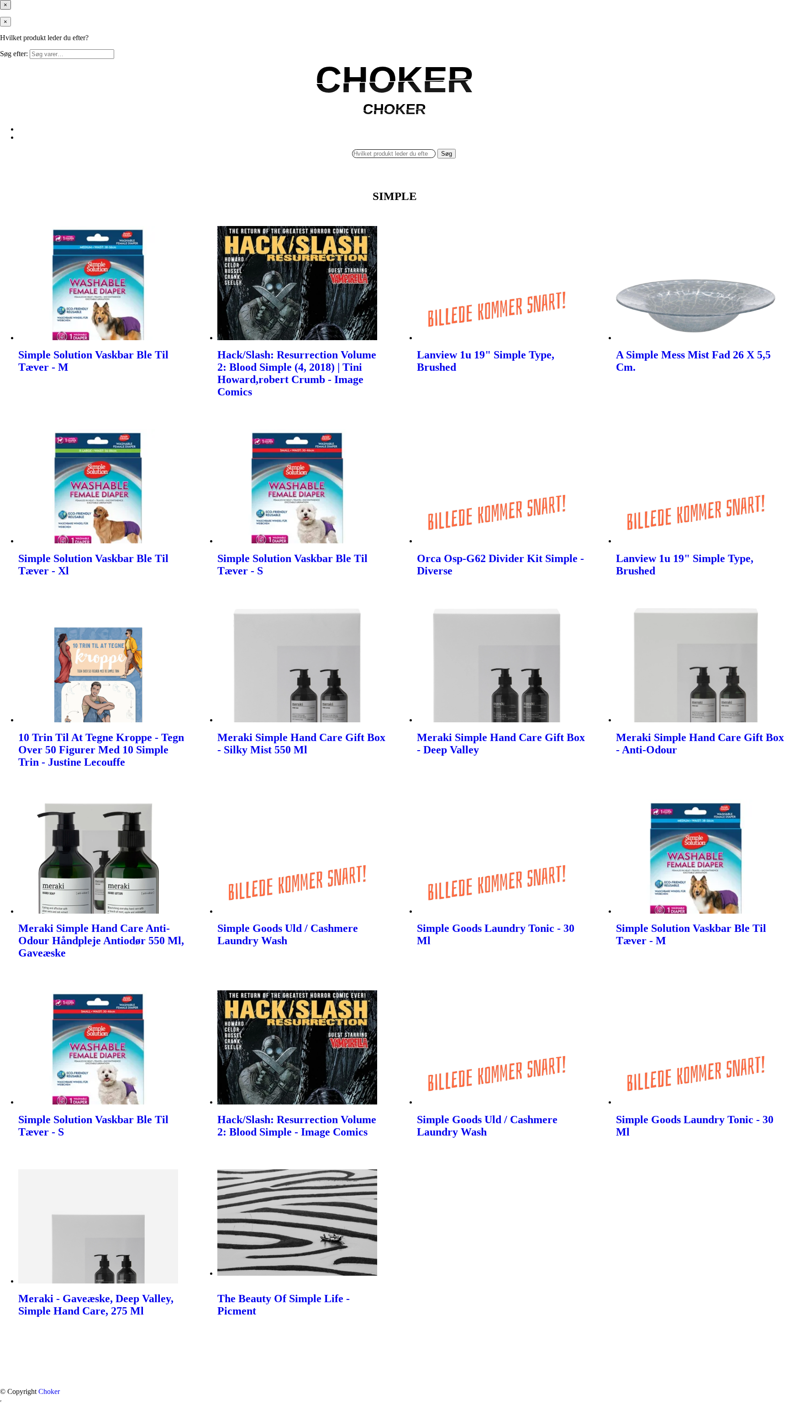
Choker (49, 1391)
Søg (446, 153)
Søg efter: (14, 54)
